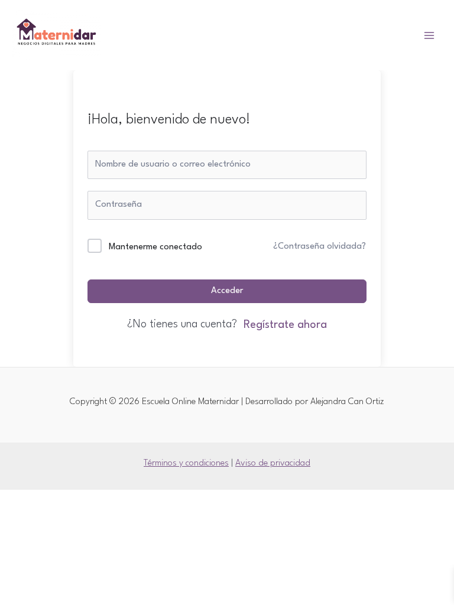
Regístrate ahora (285, 325)
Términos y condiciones (186, 463)
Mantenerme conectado (155, 247)
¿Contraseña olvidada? (319, 246)
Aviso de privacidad (272, 463)
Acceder (227, 291)
